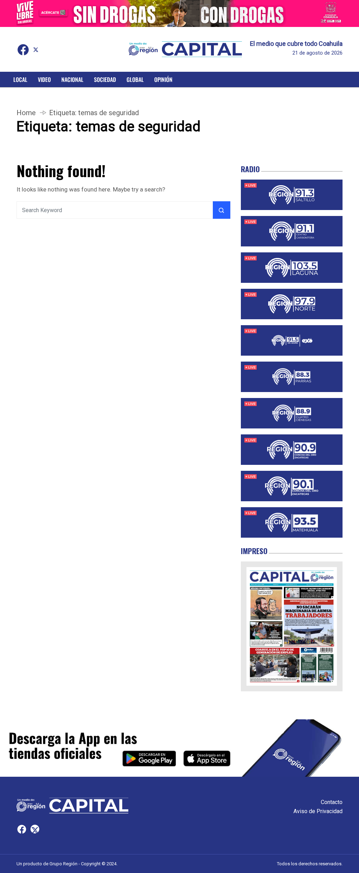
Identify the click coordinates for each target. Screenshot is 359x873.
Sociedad (105, 79)
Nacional (72, 79)
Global (135, 79)
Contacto (332, 802)
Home (26, 113)
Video (44, 79)
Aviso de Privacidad (318, 811)
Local (20, 79)
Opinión (163, 79)
